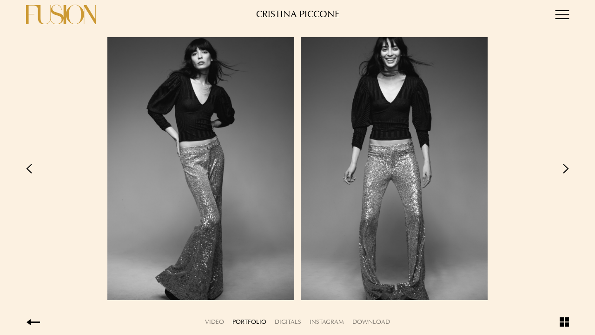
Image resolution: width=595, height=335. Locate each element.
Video (214, 322)
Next (433, 168)
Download (371, 322)
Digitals (288, 322)
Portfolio (249, 322)
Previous (162, 168)
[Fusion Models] (61, 14)
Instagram (327, 322)
